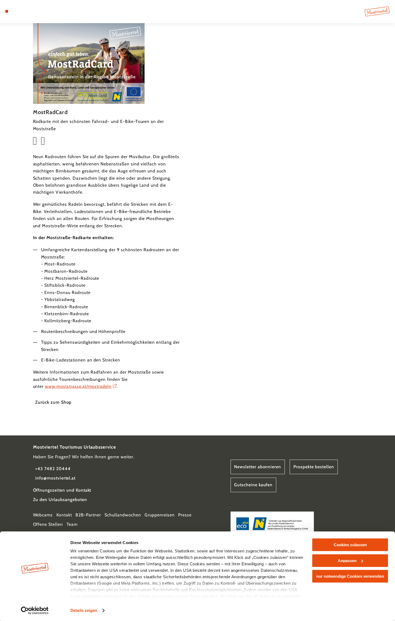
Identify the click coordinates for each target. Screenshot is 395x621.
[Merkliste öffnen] (26, 11)
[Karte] (19, 11)
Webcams (43, 514)
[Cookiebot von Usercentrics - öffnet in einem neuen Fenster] (34, 610)
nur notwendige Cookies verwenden (350, 576)
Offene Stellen (48, 524)
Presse (185, 514)
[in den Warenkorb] (42, 141)
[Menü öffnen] (6, 11)
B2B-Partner (88, 514)
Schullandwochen (123, 514)
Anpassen (347, 560)
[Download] (34, 141)
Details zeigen (83, 610)
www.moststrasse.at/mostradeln (78, 386)
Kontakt (64, 514)
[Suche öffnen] (33, 11)
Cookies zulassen (350, 544)
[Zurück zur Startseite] (377, 11)
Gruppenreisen (159, 514)
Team (72, 524)
